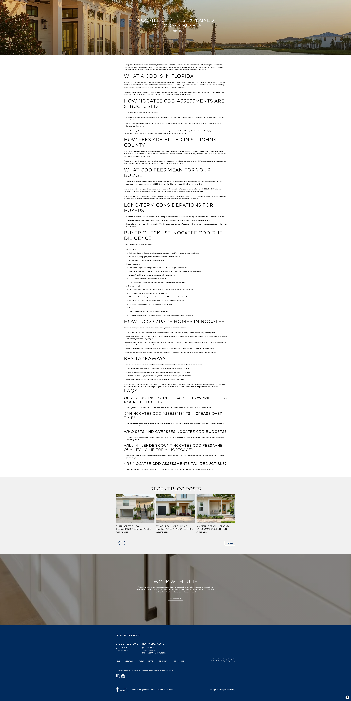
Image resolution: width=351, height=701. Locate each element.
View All (230, 543)
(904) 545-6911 (121, 648)
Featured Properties (146, 661)
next (123, 543)
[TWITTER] (228, 660)
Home (118, 661)
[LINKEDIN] (223, 660)
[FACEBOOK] (213, 660)
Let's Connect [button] (175, 598)
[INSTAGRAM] (218, 660)
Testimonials (163, 661)
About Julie (129, 661)
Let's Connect (179, 661)
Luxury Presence (166, 690)
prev (118, 543)
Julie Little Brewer (139, 387)
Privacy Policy (229, 690)
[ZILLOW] (233, 660)
